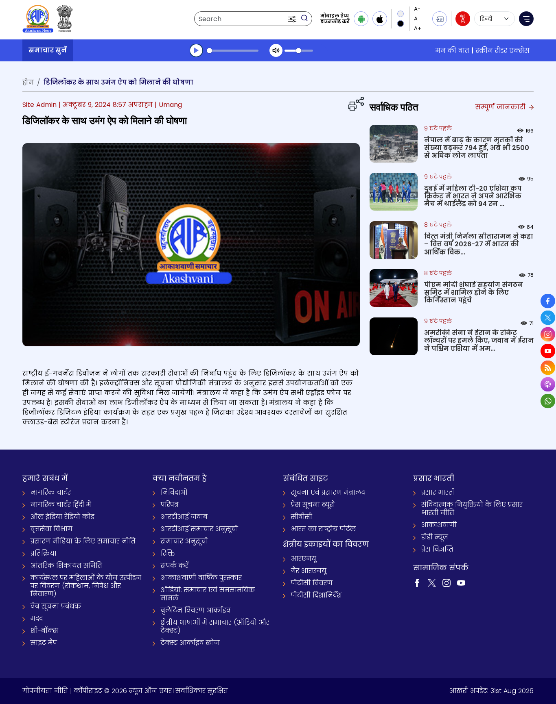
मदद (37, 618)
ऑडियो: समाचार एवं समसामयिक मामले (208, 594)
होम (28, 82)
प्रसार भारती (438, 492)
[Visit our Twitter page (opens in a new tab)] (432, 582)
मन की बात (452, 50)
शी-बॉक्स (44, 630)
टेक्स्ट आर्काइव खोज (190, 643)
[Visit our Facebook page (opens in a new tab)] (417, 582)
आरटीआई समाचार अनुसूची (199, 529)
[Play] (196, 50)
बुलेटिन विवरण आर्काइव (196, 610)
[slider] (232, 50)
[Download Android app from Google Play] (361, 18)
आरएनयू (303, 558)
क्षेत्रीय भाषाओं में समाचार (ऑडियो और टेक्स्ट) (215, 626)
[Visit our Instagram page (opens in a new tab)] (446, 582)
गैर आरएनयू (308, 571)
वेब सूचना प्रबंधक (56, 606)
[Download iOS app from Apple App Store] (379, 18)
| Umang (168, 104)
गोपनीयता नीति (45, 690)
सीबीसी (301, 516)
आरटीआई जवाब (184, 516)
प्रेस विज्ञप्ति (437, 549)
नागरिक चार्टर (51, 492)
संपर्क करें (174, 565)
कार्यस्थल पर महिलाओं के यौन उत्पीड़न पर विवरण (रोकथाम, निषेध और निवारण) (86, 586)
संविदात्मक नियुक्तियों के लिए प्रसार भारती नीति (472, 508)
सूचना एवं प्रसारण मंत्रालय (328, 492)
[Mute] (275, 50)
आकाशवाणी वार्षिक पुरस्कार (201, 577)
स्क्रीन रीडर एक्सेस (503, 50)
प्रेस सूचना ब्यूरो (313, 504)
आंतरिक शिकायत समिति (66, 565)
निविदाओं (174, 492)
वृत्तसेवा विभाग (51, 529)
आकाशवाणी (439, 525)
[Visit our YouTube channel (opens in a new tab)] (461, 582)
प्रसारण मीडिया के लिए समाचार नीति (83, 541)
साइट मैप (44, 643)
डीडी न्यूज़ (434, 537)
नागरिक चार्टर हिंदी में (61, 504)
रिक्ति (168, 553)
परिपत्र (170, 504)
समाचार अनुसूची (184, 541)
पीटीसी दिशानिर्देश (316, 595)
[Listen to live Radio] (462, 18)
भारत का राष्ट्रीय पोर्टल (323, 529)
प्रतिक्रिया (44, 553)
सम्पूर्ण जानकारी (501, 107)
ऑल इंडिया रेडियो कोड (62, 516)
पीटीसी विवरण (312, 583)
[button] (293, 19)
